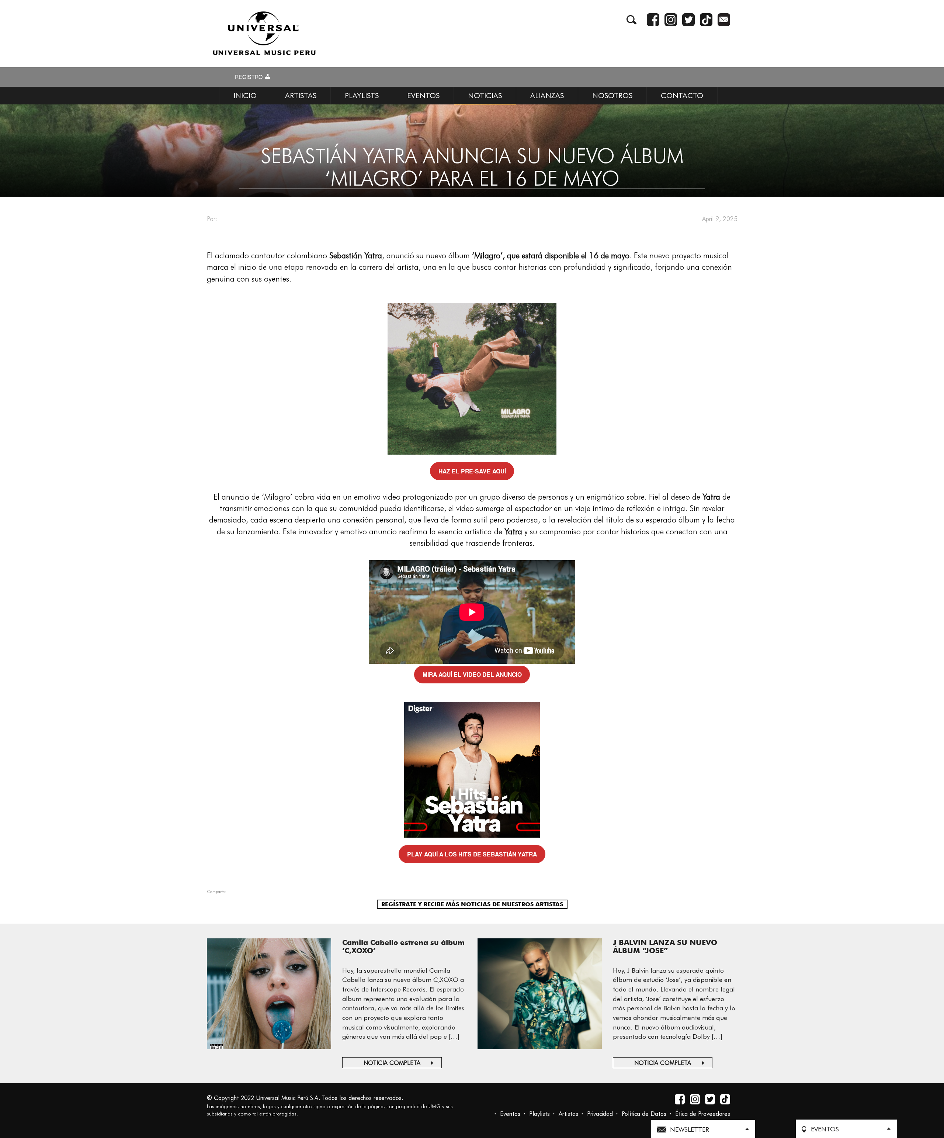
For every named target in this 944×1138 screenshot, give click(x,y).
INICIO (245, 95)
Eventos (510, 1113)
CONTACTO (682, 95)
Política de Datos (644, 1113)
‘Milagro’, (488, 255)
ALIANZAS (547, 95)
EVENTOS (423, 95)
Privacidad (600, 1113)
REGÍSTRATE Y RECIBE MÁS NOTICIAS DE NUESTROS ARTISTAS (472, 904)
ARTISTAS (300, 95)
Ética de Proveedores (702, 1113)
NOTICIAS (485, 95)
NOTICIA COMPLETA (392, 1062)
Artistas (568, 1113)
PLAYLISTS (362, 95)
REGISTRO (249, 76)
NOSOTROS (612, 95)
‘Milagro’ (277, 496)
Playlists (539, 1113)
